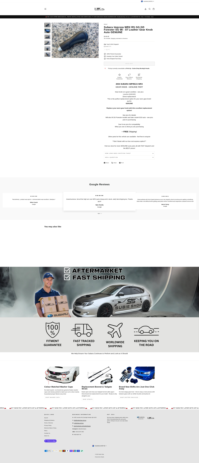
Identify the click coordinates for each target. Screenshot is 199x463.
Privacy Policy (48, 425)
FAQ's (45, 430)
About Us (46, 435)
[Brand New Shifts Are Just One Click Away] (137, 375)
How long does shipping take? (118, 153)
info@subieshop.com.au (80, 420)
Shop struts (88, 399)
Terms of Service (48, 422)
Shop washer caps (52, 397)
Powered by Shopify (99, 456)
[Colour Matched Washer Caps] (62, 375)
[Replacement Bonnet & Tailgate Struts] (99, 375)
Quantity (107, 46)
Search (46, 417)
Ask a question (111, 157)
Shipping (113, 38)
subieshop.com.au (79, 423)
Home (105, 24)
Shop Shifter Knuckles (129, 397)
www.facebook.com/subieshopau (82, 426)
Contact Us (47, 433)
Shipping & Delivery (49, 420)
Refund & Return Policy (50, 428)
